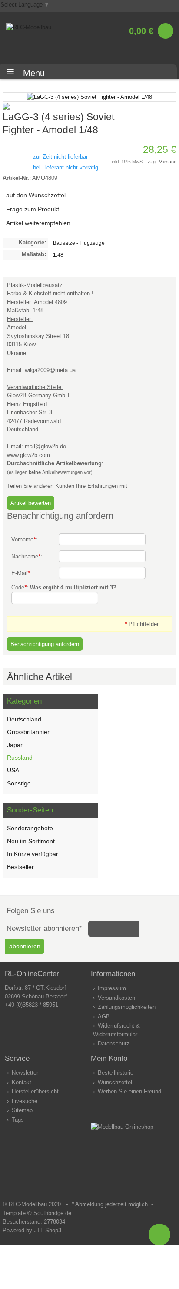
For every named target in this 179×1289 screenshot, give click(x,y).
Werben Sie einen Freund (129, 1091)
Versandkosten (116, 998)
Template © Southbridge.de (37, 1213)
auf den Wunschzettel (36, 195)
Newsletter (25, 1072)
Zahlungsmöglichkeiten (127, 1007)
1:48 (58, 254)
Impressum (112, 988)
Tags (18, 1119)
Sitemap (22, 1110)
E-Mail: (21, 573)
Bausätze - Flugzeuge (79, 243)
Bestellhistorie (115, 1072)
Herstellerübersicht (35, 1091)
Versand (167, 161)
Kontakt (21, 1082)
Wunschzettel (115, 1082)
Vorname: (24, 539)
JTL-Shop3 (47, 1230)
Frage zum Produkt (32, 209)
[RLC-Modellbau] (28, 27)
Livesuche (24, 1101)
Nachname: (26, 556)
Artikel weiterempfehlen (38, 223)
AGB (104, 1016)
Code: (63, 587)
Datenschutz (113, 1043)
